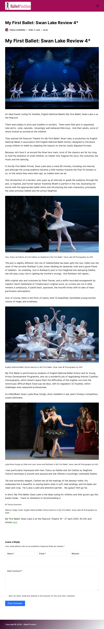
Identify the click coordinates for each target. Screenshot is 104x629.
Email (42, 553)
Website (75, 553)
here (15, 522)
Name (10, 553)
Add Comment (14, 571)
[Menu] (97, 6)
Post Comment (15, 603)
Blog (45, 30)
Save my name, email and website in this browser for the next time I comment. (42, 596)
